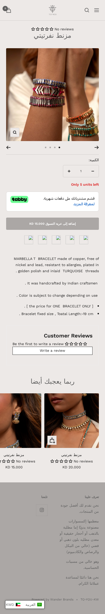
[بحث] (87, 10)
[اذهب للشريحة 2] (55, 147)
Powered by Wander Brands (52, 599)
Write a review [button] (52, 350)
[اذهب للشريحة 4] (45, 147)
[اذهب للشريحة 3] (50, 147)
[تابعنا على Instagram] (41, 510)
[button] (43, 29)
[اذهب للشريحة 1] (59, 147)
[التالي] (8, 147)
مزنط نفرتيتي (71, 455)
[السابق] (97, 147)
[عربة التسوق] (8, 10)
